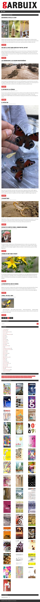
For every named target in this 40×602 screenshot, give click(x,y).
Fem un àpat (5, 340)
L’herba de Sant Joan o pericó (9, 254)
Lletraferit (4, 350)
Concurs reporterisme (6, 331)
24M (6, 376)
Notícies (4, 354)
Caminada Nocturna (16, 376)
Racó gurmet (5, 364)
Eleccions (29, 376)
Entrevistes (4, 339)
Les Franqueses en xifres (7, 349)
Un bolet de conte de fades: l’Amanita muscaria (14, 227)
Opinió (4, 355)
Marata (22, 377)
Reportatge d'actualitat (6, 367)
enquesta (33, 376)
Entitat (4, 338)
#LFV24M (3, 376)
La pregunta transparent (7, 348)
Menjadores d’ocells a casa (8, 17)
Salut (3, 368)
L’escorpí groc (5, 198)
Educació (25, 376)
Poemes (4, 359)
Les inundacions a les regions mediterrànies (13, 60)
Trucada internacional (6, 369)
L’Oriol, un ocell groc (7, 295)
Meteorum (4, 352)
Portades (4, 360)
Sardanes (30, 377)
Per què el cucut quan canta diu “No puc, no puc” (14, 47)
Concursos (4, 333)
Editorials (4, 336)
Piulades (4, 358)
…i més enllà (5, 329)
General (4, 344)
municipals (26, 377)
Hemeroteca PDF (5, 345)
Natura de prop (14, 90)
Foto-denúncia (5, 343)
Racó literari (5, 365)
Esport (6, 377)
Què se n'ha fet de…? (6, 363)
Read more (3, 44)
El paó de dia (4, 102)
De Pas (4, 335)
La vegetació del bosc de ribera (9, 284)
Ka (8, 377)
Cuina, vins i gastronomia (7, 334)
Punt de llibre (5, 362)
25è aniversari (9, 376)
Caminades (4, 330)
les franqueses (12, 377)
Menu (4, 11)
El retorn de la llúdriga (8, 89)
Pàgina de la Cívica (6, 357)
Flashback (4, 341)
